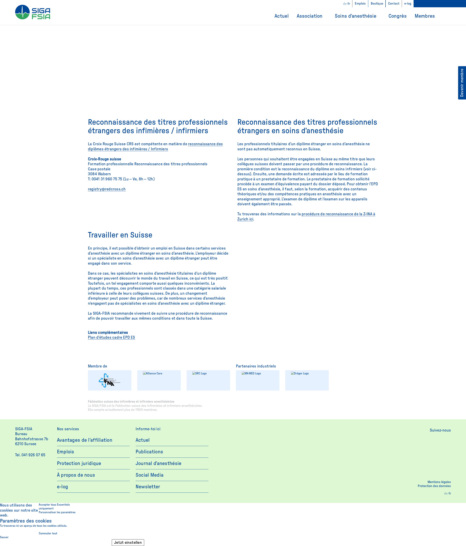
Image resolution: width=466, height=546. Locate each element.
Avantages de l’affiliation (84, 440)
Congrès (397, 16)
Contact (393, 3)
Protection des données (434, 486)
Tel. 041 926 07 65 (30, 455)
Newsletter (148, 486)
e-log (407, 3)
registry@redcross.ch (107, 189)
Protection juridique (79, 463)
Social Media (149, 475)
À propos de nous (76, 475)
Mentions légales (439, 482)
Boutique (377, 3)
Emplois (360, 3)
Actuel (282, 16)
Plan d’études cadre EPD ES (111, 337)
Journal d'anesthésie (158, 463)
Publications (149, 451)
